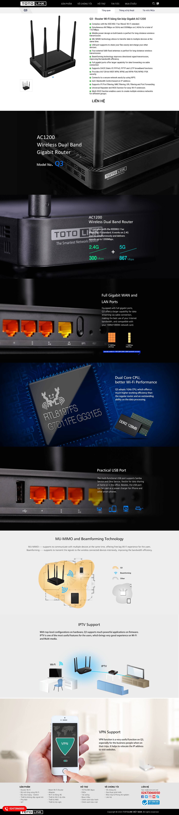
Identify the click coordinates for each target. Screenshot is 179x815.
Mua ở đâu (86, 797)
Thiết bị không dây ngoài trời (32, 797)
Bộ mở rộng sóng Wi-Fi (30, 792)
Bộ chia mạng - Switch (30, 795)
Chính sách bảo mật (90, 802)
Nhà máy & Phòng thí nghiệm (117, 795)
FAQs (84, 792)
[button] (52, 77)
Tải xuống (85, 795)
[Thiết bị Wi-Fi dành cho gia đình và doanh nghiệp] (33, 3)
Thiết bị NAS (54, 800)
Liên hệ (109, 797)
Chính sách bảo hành (90, 800)
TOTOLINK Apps (88, 790)
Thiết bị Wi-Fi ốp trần (57, 797)
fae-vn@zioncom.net (149, 790)
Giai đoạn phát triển (114, 792)
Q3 (25, 10)
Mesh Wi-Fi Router (56, 790)
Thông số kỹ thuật (126, 10)
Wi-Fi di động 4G (55, 795)
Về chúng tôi (111, 790)
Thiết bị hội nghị (55, 802)
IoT (22, 802)
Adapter (52, 792)
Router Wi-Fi (26, 790)
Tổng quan (106, 10)
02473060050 (150, 793)
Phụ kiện (24, 800)
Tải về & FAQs (149, 10)
